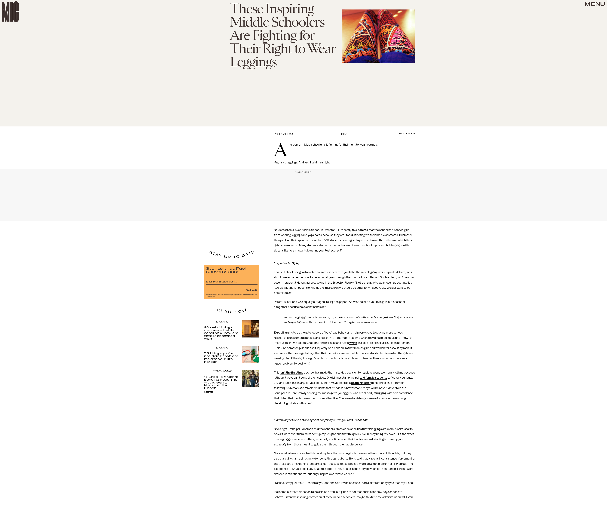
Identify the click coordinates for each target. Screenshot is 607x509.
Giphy (295, 263)
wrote (353, 342)
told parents (360, 230)
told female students (373, 377)
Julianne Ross (285, 134)
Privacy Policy (210, 296)
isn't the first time (291, 372)
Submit (252, 290)
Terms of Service (248, 294)
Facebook (361, 420)
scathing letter (361, 382)
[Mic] (10, 11)
